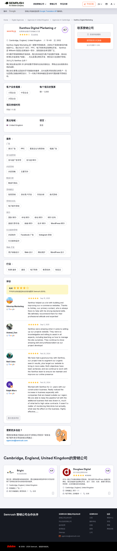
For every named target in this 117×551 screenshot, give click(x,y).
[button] (100, 4)
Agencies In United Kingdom (38, 20)
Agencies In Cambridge (61, 20)
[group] (58, 478)
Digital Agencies (18, 20)
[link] (53, 4)
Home (6, 20)
